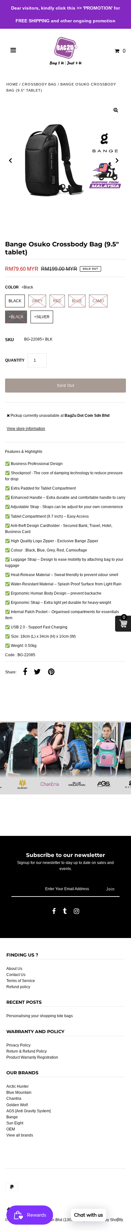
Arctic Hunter (17, 1086)
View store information (26, 428)
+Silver (42, 317)
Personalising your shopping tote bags (39, 1016)
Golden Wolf (17, 1105)
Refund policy (18, 987)
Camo (98, 301)
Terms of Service (20, 981)
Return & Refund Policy (26, 1051)
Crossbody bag (39, 84)
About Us (14, 968)
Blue (77, 301)
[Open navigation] (13, 51)
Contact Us (15, 974)
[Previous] (10, 161)
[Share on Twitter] (37, 672)
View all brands (19, 1135)
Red (57, 301)
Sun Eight (14, 1123)
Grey (37, 301)
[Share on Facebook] (25, 672)
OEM (10, 1129)
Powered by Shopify (105, 1220)
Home (12, 84)
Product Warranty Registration (32, 1057)
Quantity (14, 360)
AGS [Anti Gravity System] (28, 1111)
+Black (16, 317)
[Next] (117, 161)
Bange (12, 1117)
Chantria (13, 1098)
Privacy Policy (18, 1045)
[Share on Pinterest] (51, 672)
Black (15, 301)
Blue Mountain (18, 1092)
